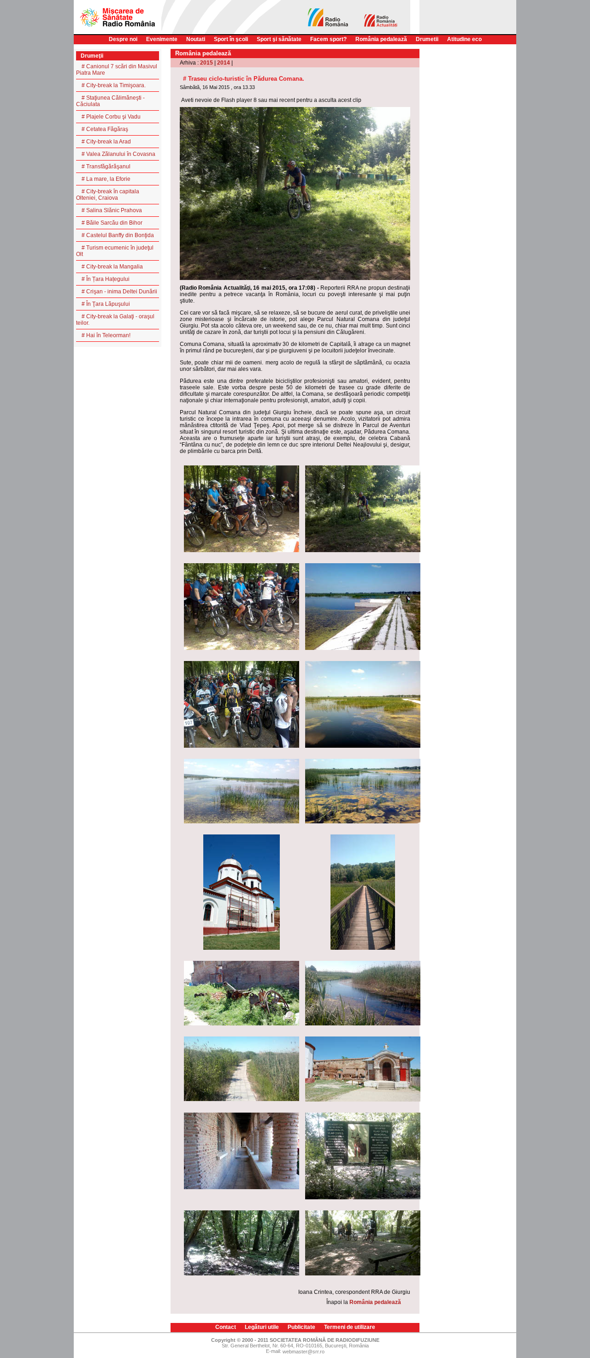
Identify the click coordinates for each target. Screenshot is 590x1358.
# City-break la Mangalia (112, 266)
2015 (206, 63)
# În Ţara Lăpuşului (106, 304)
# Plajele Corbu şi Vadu (111, 116)
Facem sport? (328, 39)
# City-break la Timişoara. (114, 85)
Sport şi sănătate (279, 39)
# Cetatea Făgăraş (105, 129)
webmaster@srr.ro (303, 1351)
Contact (225, 1327)
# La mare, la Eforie (106, 179)
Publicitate (301, 1327)
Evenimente (161, 39)
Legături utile (262, 1327)
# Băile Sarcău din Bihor (112, 223)
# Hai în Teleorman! (106, 335)
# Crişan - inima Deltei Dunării (119, 291)
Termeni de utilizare (349, 1327)
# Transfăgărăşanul (106, 166)
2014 (223, 63)
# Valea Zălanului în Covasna (118, 154)
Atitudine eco (464, 39)
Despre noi (123, 39)
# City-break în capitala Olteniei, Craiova (107, 194)
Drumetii (427, 39)
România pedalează (381, 39)
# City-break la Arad (106, 141)
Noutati (195, 39)
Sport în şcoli (231, 39)
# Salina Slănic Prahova (112, 210)
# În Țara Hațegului (106, 279)
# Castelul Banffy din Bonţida (118, 235)
